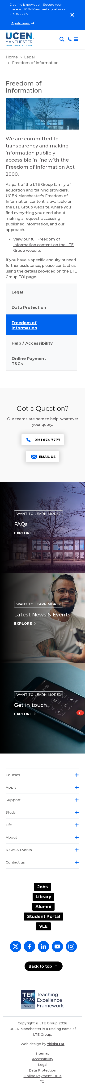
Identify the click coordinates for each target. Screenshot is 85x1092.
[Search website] (63, 39)
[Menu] (75, 39)
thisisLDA (55, 1044)
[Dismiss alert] (72, 15)
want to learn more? (38, 514)
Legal (29, 57)
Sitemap (42, 1053)
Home (12, 57)
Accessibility (42, 1059)
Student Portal (43, 916)
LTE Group (42, 1034)
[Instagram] (70, 949)
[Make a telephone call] (69, 39)
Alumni (43, 906)
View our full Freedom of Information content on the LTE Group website (43, 245)
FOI (42, 1082)
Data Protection (42, 1070)
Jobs (42, 886)
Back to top (40, 966)
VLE (43, 926)
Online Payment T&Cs (43, 1076)
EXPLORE (23, 533)
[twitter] (14, 949)
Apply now (20, 23)
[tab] (42, 775)
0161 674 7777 (47, 440)
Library (43, 896)
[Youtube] (57, 949)
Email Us (47, 457)
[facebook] (28, 949)
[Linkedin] (42, 949)
